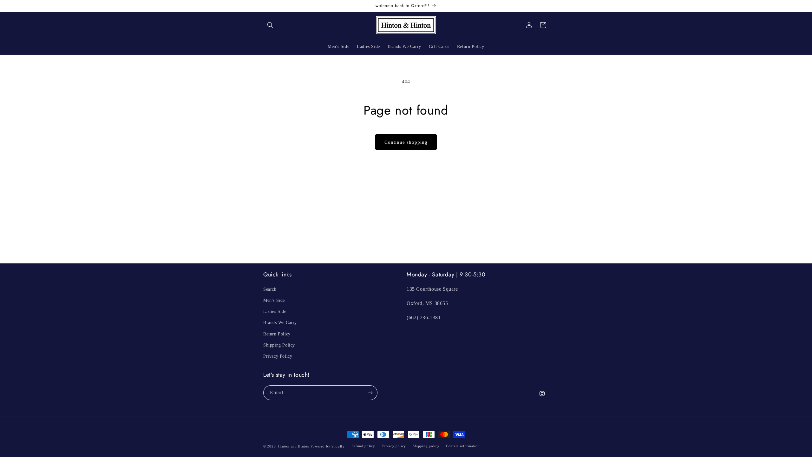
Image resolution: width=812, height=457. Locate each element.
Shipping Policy (279, 345)
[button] (270, 25)
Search (270, 289)
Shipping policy (426, 446)
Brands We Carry (280, 322)
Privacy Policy (277, 356)
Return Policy (277, 334)
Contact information (463, 446)
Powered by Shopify (328, 446)
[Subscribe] (370, 392)
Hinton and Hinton (294, 446)
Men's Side (274, 300)
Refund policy (363, 446)
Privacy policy (394, 446)
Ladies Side (274, 311)
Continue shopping (406, 142)
